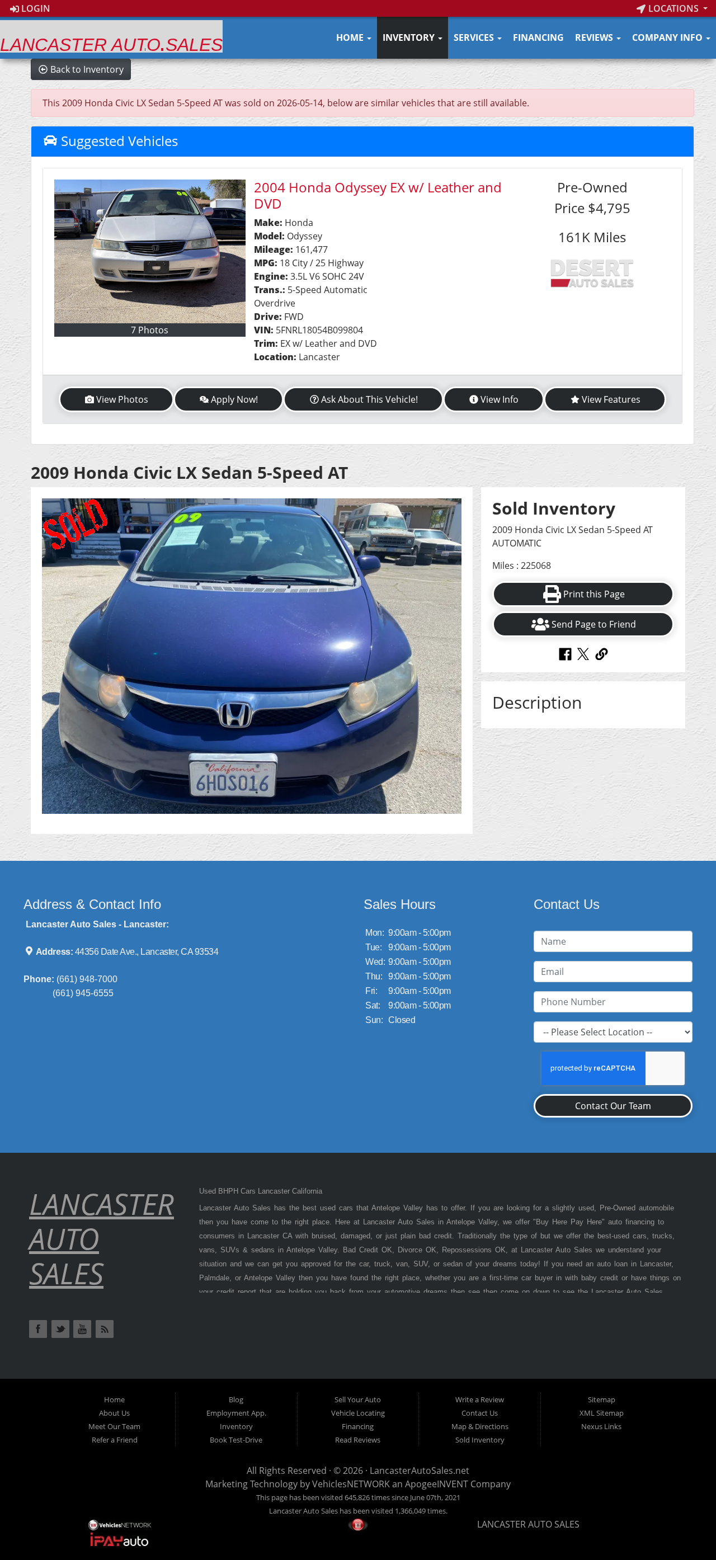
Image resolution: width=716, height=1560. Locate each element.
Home (351, 37)
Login (34, 8)
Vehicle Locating (358, 1413)
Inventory (410, 37)
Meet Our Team (114, 1426)
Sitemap (601, 1399)
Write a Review (479, 1399)
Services (475, 37)
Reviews (595, 37)
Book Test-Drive (236, 1440)
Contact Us (479, 1413)
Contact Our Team (613, 1106)
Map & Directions (479, 1426)
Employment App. (236, 1413)
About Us (114, 1413)
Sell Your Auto (358, 1399)
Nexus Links (601, 1426)
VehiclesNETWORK (351, 1484)
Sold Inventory (480, 1440)
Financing (538, 37)
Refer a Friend (115, 1440)
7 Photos (149, 330)
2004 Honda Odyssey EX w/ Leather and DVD (378, 195)
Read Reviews (357, 1440)
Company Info (668, 37)
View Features (611, 399)
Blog (236, 1399)
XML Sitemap (602, 1413)
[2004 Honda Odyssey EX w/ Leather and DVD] (150, 251)
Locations (673, 8)
